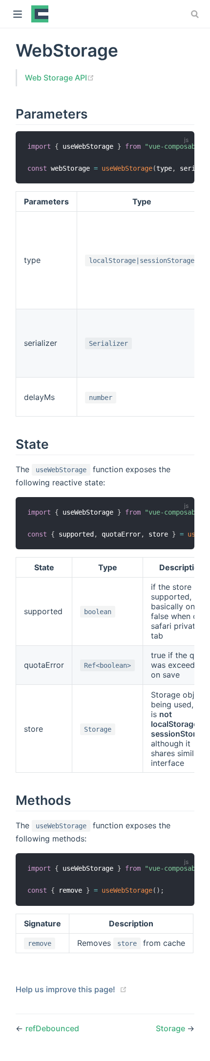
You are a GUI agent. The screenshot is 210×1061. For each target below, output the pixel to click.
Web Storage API (59, 77)
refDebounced (52, 1028)
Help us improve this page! (65, 989)
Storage (171, 1028)
